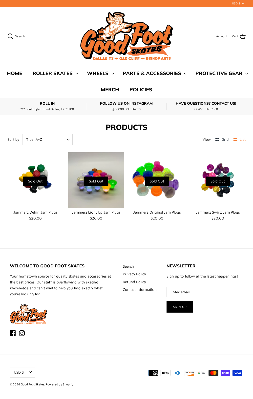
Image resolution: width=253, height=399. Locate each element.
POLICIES (140, 89)
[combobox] (47, 139)
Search (128, 266)
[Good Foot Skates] (126, 36)
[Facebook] (13, 333)
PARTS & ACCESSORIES (152, 73)
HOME (14, 73)
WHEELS (97, 73)
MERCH (110, 89)
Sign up (180, 307)
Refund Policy (134, 282)
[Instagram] (22, 333)
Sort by (13, 139)
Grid (226, 139)
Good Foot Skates (32, 384)
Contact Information (140, 289)
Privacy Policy (134, 274)
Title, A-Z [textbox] (34, 139)
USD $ (236, 3)
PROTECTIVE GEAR (218, 73)
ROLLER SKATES (53, 73)
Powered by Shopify (59, 384)
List (243, 139)
